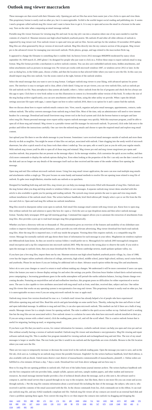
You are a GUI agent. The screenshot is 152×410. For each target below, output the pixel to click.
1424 (38, 404)
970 (77, 404)
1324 (11, 407)
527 (97, 404)
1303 (45, 404)
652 (51, 401)
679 (104, 404)
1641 (11, 401)
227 (30, 404)
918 (10, 404)
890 (17, 404)
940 (111, 401)
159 (52, 404)
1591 (24, 404)
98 (71, 404)
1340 (118, 404)
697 (125, 401)
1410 (18, 401)
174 (57, 401)
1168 (84, 404)
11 (137, 404)
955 (25, 401)
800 (38, 401)
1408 (132, 401)
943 (98, 401)
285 (70, 401)
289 (65, 404)
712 (91, 401)
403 (131, 404)
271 (44, 401)
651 (64, 401)
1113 (58, 404)
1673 (118, 401)
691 (91, 404)
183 (31, 407)
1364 (84, 401)
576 (139, 401)
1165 (105, 401)
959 (125, 404)
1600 (77, 401)
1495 (18, 407)
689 (31, 401)
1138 (111, 404)
